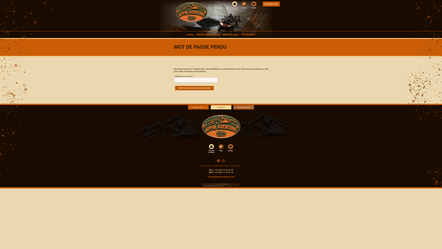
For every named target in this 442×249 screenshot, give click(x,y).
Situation (221, 107)
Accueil (190, 34)
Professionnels (248, 34)
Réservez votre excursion (208, 34)
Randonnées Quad (230, 34)
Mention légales (210, 184)
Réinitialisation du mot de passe (194, 88)
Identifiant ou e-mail (184, 76)
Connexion (237, 184)
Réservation (198, 107)
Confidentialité (228, 185)
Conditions (236, 185)
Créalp (231, 184)
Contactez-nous (243, 107)
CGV (203, 184)
